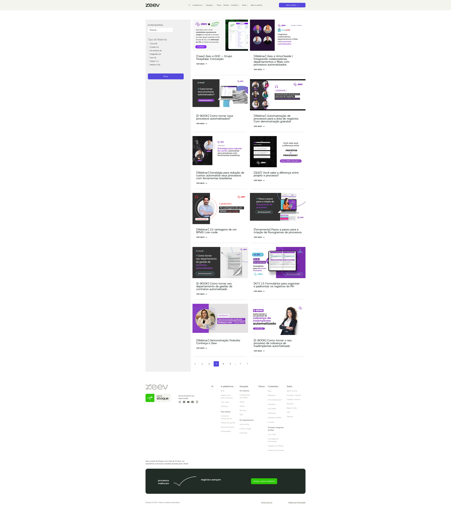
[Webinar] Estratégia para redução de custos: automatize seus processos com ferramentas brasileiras (220, 175)
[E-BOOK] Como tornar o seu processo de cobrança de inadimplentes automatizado (273, 343)
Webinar (155, 65)
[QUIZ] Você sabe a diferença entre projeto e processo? (276, 174)
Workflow (224, 406)
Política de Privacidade (296, 502)
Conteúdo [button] (234, 5)
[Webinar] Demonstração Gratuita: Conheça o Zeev (218, 341)
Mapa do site (292, 408)
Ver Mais (200, 64)
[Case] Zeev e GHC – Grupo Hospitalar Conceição (214, 57)
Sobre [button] (244, 5)
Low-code (225, 402)
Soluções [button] (209, 5)
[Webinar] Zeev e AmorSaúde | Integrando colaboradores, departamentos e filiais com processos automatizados (273, 60)
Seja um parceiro (256, 5)
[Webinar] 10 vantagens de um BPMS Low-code (216, 231)
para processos (227, 398)
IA (189, 5)
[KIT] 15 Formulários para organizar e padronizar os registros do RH (277, 285)
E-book (154, 47)
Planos (219, 5)
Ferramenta (156, 50)
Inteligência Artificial (275, 446)
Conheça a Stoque (294, 395)
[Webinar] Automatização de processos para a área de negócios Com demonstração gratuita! (276, 118)
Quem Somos (292, 391)
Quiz (153, 57)
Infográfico (155, 54)
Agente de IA (226, 395)
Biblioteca (271, 395)
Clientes (226, 5)
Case (153, 43)
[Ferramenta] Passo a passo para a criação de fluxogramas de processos (278, 231)
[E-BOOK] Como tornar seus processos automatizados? (214, 117)
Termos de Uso (266, 502)
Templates (272, 404)
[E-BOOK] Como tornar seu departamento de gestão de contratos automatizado (214, 286)
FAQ (288, 412)
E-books (271, 422)
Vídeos (154, 61)
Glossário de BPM (274, 417)
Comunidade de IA (275, 400)
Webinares (272, 413)
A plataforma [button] (196, 5)
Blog (269, 391)
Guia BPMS (272, 409)
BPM (222, 391)
